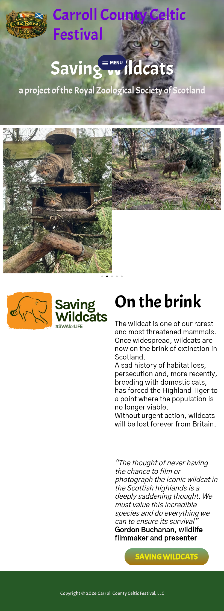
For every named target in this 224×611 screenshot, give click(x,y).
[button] (8, 200)
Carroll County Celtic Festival (119, 24)
